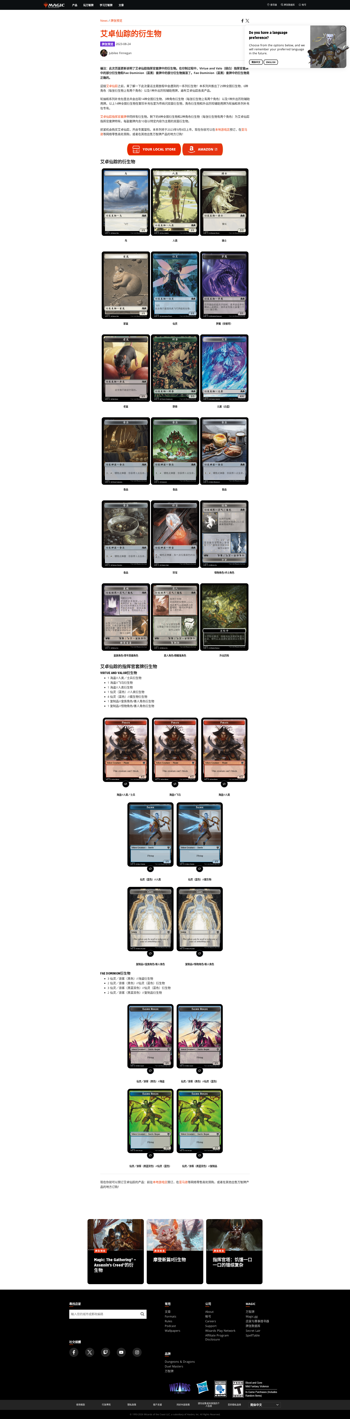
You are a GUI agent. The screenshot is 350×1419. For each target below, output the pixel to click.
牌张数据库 (289, 4)
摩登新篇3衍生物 (175, 1267)
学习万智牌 (106, 5)
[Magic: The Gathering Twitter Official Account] (89, 1352)
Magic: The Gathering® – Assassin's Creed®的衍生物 (115, 1267)
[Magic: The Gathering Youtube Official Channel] (121, 1352)
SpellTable (253, 1335)
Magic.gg (252, 1316)
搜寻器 (273, 4)
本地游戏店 (222, 130)
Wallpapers (172, 1331)
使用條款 (80, 1405)
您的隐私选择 (234, 1405)
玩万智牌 (88, 5)
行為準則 (106, 1405)
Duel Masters (174, 1366)
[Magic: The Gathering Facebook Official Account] (73, 1352)
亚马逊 (183, 1182)
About (209, 1312)
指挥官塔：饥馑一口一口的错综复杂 (234, 1267)
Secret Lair (253, 1331)
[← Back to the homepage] (54, 5)
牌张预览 (116, 21)
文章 (121, 5)
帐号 (304, 4)
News (104, 21)
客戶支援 (157, 1405)
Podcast (170, 1326)
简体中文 (256, 62)
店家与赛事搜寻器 (257, 1321)
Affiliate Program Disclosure (217, 1337)
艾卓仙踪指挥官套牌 (113, 117)
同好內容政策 (183, 1405)
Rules (168, 1321)
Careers (210, 1321)
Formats (170, 1316)
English (270, 62)
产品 (74, 5)
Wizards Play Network (220, 1331)
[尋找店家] (142, 1314)
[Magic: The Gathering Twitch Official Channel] (105, 1352)
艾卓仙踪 (112, 86)
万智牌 (250, 1312)
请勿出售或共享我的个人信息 (209, 1405)
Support (211, 1326)
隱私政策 (131, 1405)
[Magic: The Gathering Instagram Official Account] (137, 1352)
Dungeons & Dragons (180, 1362)
